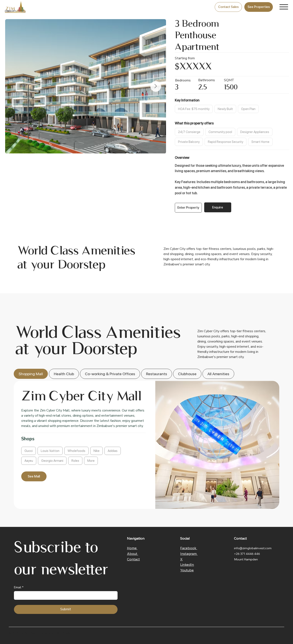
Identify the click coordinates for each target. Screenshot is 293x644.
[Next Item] (155, 86)
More (91, 461)
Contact (133, 559)
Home (132, 548)
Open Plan (248, 109)
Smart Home (260, 142)
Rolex (75, 461)
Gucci (28, 451)
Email (18, 587)
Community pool (220, 132)
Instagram (189, 553)
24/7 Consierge (189, 132)
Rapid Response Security (225, 142)
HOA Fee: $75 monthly (194, 109)
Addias (113, 451)
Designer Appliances (254, 132)
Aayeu (28, 461)
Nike (97, 451)
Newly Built (225, 109)
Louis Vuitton (50, 451)
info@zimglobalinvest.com (253, 548)
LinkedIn (187, 564)
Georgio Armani (52, 461)
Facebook (188, 548)
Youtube (187, 570)
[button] (188, 208)
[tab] (31, 374)
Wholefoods (76, 451)
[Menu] (283, 6)
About (132, 553)
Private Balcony (189, 142)
